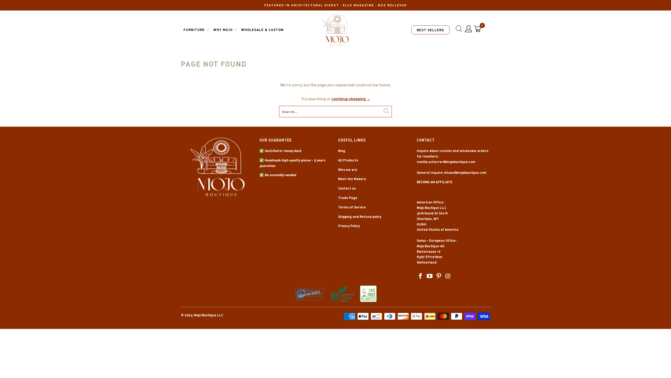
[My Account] (468, 28)
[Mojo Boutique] (335, 30)
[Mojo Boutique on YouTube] (430, 276)
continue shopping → (351, 98)
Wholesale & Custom (262, 30)
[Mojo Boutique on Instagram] (448, 276)
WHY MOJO (222, 30)
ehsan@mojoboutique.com (465, 172)
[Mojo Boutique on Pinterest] (439, 276)
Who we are (347, 169)
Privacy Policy (349, 226)
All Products (348, 160)
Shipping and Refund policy (359, 216)
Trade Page (347, 198)
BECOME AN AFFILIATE (434, 182)
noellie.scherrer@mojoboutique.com (446, 162)
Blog (341, 151)
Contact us (347, 188)
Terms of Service (352, 207)
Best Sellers (430, 30)
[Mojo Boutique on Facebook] (421, 276)
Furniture (194, 30)
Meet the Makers (352, 179)
